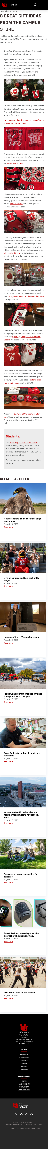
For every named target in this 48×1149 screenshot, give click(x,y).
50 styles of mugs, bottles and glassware (26, 296)
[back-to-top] (45, 1144)
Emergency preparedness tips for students (21, 875)
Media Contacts (33, 1128)
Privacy (13, 1128)
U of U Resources (24, 1090)
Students (24, 1060)
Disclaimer (38, 1125)
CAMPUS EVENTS (24, 1084)
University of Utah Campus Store (23, 442)
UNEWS (24, 1081)
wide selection (16, 203)
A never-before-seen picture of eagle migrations (22, 520)
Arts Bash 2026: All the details (19, 992)
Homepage (24, 1054)
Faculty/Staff (24, 1057)
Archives (24, 1066)
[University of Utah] (24, 1105)
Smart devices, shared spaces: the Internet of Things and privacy (21, 934)
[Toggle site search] (35, 5)
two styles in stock (15, 163)
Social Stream (24, 1087)
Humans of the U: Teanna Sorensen (21, 637)
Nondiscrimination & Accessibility (19, 1125)
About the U (21, 1128)
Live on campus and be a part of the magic (22, 579)
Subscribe (24, 1069)
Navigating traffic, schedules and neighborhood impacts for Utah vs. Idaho (21, 815)
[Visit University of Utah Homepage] (4, 5)
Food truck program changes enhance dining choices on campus (23, 695)
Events (24, 1063)
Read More (8, 527)
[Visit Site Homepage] (24, 1035)
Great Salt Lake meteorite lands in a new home (22, 754)
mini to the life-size (12, 253)
